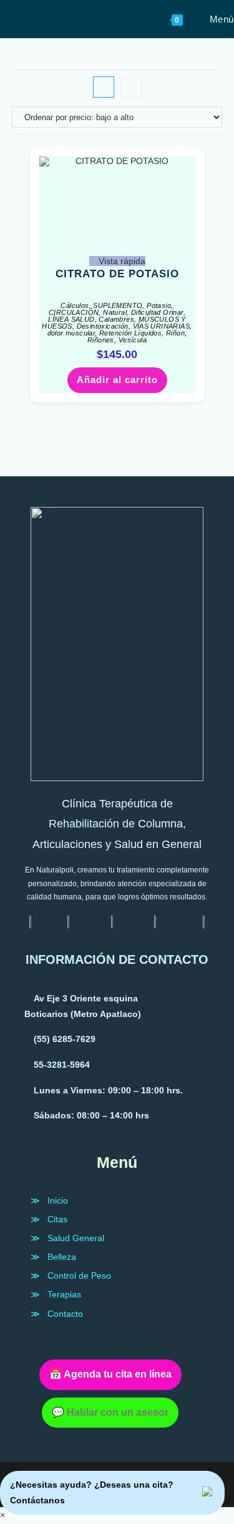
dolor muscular (71, 333)
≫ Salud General (67, 1238)
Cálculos (75, 305)
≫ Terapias (56, 1294)
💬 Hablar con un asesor (110, 1412)
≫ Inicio (49, 1200)
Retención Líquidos (130, 333)
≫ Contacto (57, 1314)
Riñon (175, 333)
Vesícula (133, 340)
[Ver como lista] (131, 87)
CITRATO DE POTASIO (117, 274)
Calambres (116, 319)
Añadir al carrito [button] (117, 379)
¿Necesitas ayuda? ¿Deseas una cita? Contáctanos (91, 1492)
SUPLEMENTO (117, 305)
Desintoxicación (103, 326)
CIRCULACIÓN (74, 312)
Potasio (159, 305)
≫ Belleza (53, 1257)
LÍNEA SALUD (71, 319)
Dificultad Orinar (157, 312)
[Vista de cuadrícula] (103, 87)
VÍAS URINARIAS (161, 326)
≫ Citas (49, 1219)
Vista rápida (120, 261)
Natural (115, 312)
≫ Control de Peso (71, 1276)
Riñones (100, 340)
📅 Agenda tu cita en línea (110, 1374)
